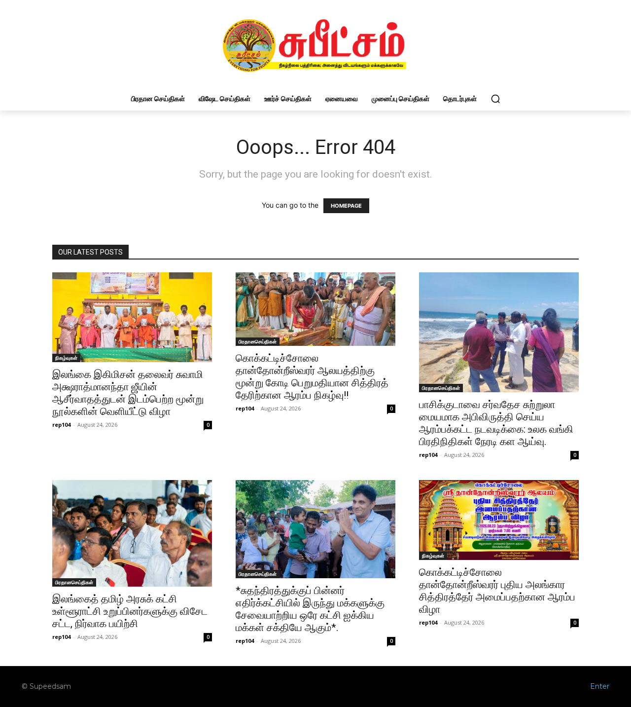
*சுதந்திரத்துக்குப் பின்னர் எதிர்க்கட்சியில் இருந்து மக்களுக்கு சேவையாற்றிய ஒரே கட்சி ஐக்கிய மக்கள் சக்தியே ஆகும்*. (310, 609)
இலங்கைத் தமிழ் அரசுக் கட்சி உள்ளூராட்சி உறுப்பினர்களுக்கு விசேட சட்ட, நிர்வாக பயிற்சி (130, 611)
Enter (599, 686)
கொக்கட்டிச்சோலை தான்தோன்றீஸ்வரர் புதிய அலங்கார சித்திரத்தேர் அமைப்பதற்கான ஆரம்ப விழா (497, 590)
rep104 (61, 424)
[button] (495, 99)
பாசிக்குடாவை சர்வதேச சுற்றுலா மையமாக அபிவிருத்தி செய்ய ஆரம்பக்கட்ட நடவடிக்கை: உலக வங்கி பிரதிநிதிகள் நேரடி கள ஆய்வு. (496, 423)
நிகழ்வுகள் (66, 357)
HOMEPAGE (346, 205)
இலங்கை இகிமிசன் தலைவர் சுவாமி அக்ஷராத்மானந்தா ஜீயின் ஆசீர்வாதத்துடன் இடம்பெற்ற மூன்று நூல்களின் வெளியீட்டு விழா (128, 393)
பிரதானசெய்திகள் (258, 341)
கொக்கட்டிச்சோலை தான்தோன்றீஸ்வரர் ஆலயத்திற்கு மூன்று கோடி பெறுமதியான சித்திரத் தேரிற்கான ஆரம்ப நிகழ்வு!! (312, 376)
